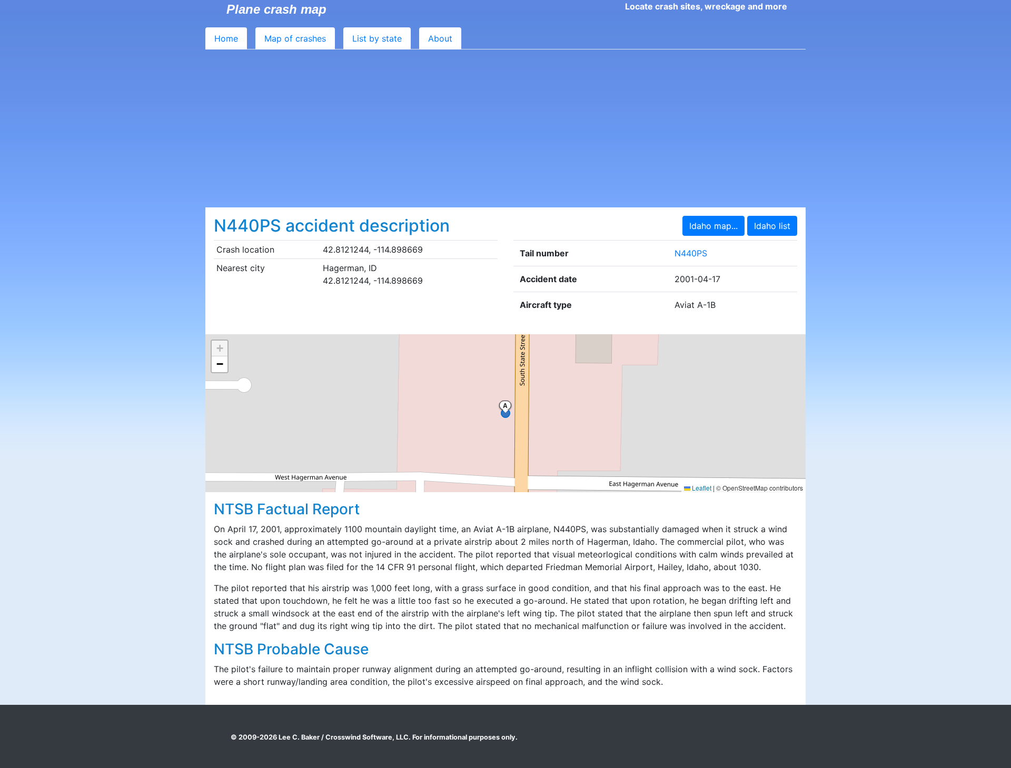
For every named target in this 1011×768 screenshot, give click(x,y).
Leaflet (700, 487)
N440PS (691, 253)
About (440, 38)
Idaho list (772, 226)
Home (226, 38)
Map (295, 38)
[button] (219, 348)
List (377, 38)
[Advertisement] (505, 128)
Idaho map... (713, 226)
